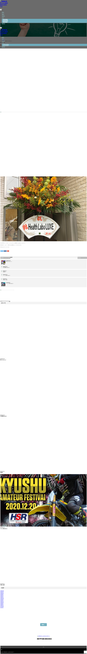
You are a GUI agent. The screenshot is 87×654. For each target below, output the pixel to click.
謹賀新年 (4, 271)
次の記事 (2, 257)
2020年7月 (1, 595)
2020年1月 (1, 597)
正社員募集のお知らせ (6, 267)
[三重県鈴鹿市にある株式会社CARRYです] (4, 6)
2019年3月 (1, 600)
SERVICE (3, 16)
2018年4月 (1, 603)
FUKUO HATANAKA (5, 22)
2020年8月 (1, 594)
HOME (38, 639)
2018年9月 (1, 602)
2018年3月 (1, 604)
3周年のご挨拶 (5, 279)
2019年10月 (2, 598)
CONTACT (3, 24)
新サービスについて (9, 261)
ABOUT (3, 14)
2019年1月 (1, 601)
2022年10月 (2, 591)
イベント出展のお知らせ (6, 275)
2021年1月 (1, 592)
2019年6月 (1, 599)
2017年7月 (1, 607)
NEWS (3, 12)
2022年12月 (2, 590)
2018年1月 (1, 605)
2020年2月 (1, 596)
